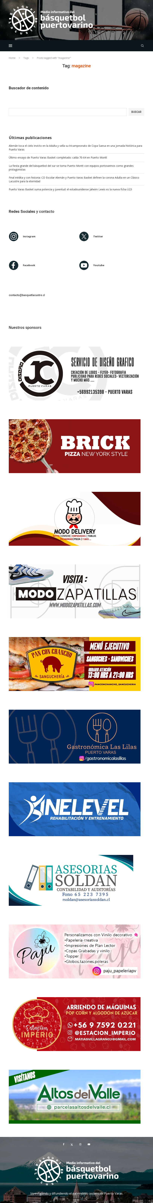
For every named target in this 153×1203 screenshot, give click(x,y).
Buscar (136, 111)
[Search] (142, 45)
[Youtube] (89, 1144)
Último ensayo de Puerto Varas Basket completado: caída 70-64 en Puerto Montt (58, 157)
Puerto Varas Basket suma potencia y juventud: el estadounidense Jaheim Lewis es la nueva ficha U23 (70, 189)
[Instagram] (80, 1144)
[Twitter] (72, 1144)
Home (12, 58)
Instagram (29, 236)
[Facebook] (63, 1144)
